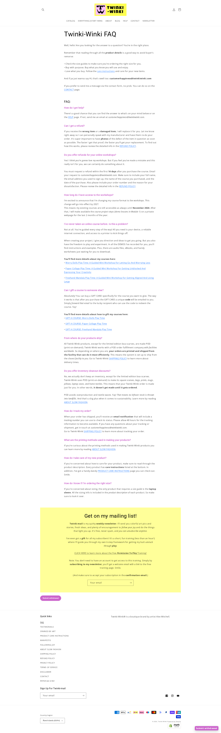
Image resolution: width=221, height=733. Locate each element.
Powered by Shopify (174, 721)
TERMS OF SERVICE (49, 667)
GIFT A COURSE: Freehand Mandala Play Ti (87, 329)
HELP (70, 117)
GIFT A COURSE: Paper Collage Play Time (86, 323)
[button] (43, 10)
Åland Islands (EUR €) (51, 720)
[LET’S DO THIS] (130, 583)
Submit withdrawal (206, 728)
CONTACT (69, 89)
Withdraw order (47, 681)
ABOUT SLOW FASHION (75, 402)
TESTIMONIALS (47, 627)
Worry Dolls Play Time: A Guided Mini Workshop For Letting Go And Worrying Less (107, 262)
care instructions (106, 71)
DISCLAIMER (45, 672)
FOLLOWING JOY (47, 645)
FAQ (42, 622)
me (110, 329)
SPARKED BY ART (48, 631)
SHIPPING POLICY (118, 358)
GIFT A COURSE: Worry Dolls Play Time (85, 318)
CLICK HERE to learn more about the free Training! (110, 553)
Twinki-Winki (162, 721)
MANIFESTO (45, 640)
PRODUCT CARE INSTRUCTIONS (114, 471)
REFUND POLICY (128, 146)
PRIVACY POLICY (47, 663)
